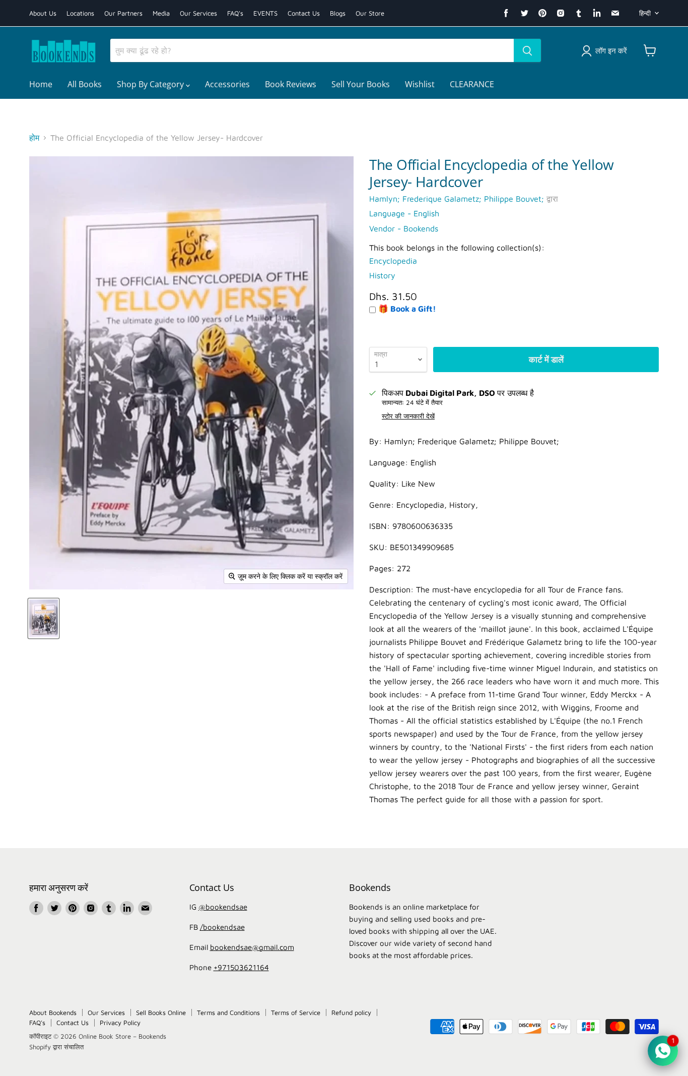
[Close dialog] (444, 378)
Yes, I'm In (344, 692)
